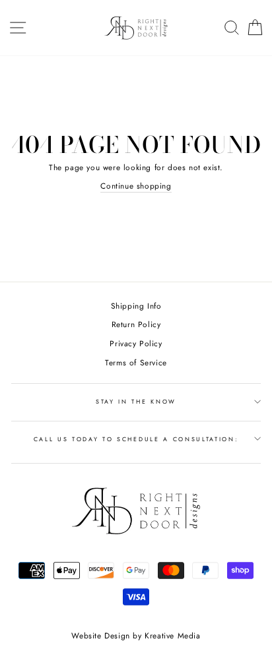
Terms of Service (136, 362)
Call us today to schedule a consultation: (136, 439)
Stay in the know (136, 401)
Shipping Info (136, 305)
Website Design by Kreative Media (135, 636)
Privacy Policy (136, 343)
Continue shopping (135, 185)
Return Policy (136, 324)
